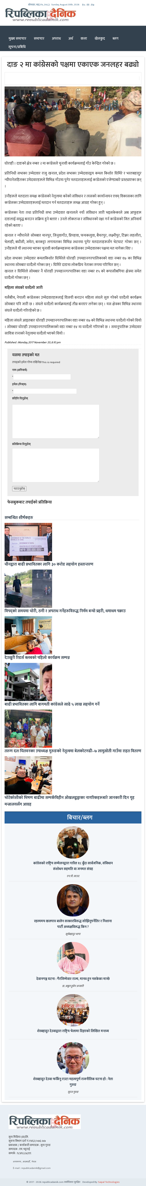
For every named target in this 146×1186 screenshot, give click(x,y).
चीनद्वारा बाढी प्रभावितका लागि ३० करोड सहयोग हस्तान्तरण (49, 564)
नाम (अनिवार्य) (19, 370)
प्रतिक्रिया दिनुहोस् (21, 444)
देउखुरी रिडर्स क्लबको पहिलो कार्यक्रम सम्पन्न (37, 657)
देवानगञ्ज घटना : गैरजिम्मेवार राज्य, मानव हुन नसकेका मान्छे (73, 979)
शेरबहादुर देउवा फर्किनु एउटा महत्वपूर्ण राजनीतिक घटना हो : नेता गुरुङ (73, 1082)
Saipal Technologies (109, 1182)
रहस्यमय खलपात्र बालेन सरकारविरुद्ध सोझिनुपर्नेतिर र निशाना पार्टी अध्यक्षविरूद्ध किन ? (73, 924)
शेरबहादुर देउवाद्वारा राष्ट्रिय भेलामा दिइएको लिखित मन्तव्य (73, 1031)
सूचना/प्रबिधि (17, 47)
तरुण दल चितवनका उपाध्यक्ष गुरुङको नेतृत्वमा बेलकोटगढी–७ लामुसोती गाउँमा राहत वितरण (73, 751)
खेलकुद (100, 38)
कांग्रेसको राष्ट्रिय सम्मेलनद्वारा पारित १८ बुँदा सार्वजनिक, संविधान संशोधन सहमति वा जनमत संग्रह (73, 866)
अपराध (56, 38)
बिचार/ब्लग (80, 818)
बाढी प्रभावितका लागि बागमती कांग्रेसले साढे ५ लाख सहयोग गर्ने (52, 704)
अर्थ (70, 38)
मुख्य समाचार (17, 38)
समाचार (39, 38)
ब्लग (115, 38)
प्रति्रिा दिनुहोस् (20, 398)
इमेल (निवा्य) (19, 384)
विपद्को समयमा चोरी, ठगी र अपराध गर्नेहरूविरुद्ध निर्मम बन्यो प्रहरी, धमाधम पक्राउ (65, 611)
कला (84, 38)
